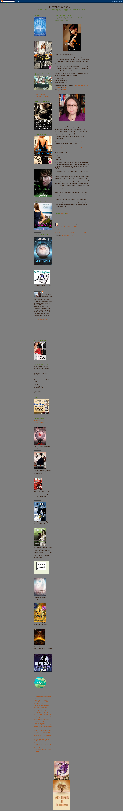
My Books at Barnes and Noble (41, 96)
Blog (61, 147)
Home (72, 232)
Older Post (86, 232)
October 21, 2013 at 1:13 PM (68, 226)
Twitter (64, 147)
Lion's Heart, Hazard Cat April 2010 (42, 730)
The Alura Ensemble (39, 422)
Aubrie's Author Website (39, 420)
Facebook (69, 147)
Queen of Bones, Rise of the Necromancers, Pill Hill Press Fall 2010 (42, 744)
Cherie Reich (62, 221)
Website (57, 147)
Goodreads (64, 87)
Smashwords (58, 87)
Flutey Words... (61, 7)
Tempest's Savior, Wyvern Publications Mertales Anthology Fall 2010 (42, 749)
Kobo (87, 85)
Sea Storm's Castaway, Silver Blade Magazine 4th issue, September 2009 (42, 696)
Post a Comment (59, 230)
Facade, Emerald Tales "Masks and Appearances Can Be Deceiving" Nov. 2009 (42, 716)
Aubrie (45, 292)
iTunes (83, 85)
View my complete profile (41, 319)
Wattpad (64, 89)
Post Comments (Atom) (67, 235)
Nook (79, 85)
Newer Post (57, 232)
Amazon (75, 85)
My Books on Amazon (39, 94)
